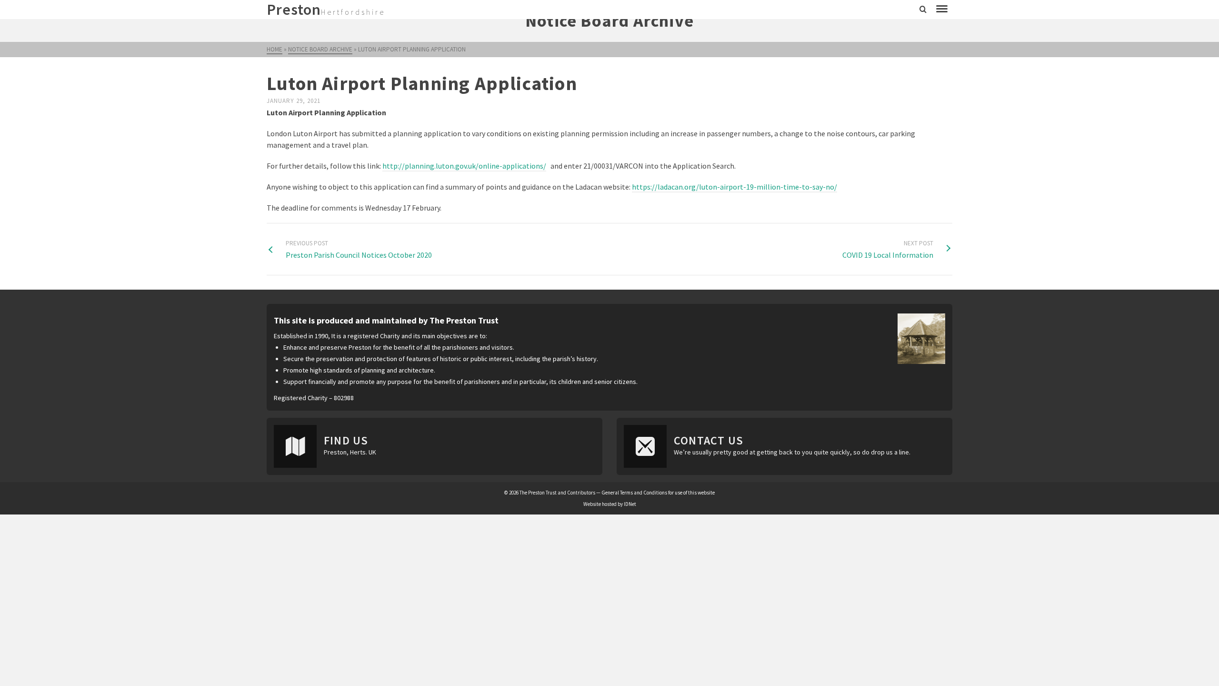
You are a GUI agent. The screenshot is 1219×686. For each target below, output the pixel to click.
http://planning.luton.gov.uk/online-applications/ (464, 166)
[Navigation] (941, 9)
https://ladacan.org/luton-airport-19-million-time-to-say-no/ (734, 187)
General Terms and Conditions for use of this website (658, 492)
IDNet (630, 504)
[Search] (923, 9)
